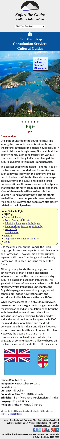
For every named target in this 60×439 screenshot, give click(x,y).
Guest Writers (29, 423)
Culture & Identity (14, 217)
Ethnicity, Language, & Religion (22, 223)
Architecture (11, 232)
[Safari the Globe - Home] (30, 9)
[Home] (30, 34)
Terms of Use (42, 434)
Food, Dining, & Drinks (17, 220)
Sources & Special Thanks (11, 414)
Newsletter (42, 423)
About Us (53, 423)
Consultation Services (30, 44)
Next (56, 87)
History (8, 235)
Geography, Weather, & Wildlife (21, 238)
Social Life (11, 229)
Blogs (7, 241)
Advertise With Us (42, 426)
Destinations (16, 420)
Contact (55, 426)
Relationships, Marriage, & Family (23, 226)
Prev (4, 87)
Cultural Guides (30, 48)
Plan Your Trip (30, 39)
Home (5, 420)
